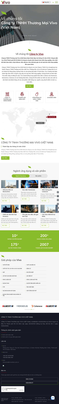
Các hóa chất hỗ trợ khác (48, 215)
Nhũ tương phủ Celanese (47, 190)
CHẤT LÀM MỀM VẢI (31, 264)
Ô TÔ (4, 287)
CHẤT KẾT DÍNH (6, 264)
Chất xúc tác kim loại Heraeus (10, 215)
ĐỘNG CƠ (29, 268)
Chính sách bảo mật (7, 335)
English (44, 6)
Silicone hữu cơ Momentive (8, 190)
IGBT (4, 272)
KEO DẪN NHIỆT (30, 272)
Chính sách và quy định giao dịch (11, 337)
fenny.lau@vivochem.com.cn (11, 362)
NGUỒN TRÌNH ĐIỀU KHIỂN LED (33, 283)
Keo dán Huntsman (28, 190)
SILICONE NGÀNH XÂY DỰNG (9, 290)
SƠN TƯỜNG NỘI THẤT (31, 290)
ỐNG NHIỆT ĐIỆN (30, 287)
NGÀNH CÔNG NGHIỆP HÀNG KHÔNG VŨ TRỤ (12, 295)
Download (21, 401)
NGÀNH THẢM (6, 283)
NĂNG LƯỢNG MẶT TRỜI (32, 279)
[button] (25, 309)
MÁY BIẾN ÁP (29, 276)
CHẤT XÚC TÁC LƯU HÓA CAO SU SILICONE (12, 268)
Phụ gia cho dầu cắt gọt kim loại (30, 215)
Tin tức (12, 397)
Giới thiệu (16, 397)
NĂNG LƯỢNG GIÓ (7, 279)
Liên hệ (20, 397)
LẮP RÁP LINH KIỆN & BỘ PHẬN (10, 276)
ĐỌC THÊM (28, 86)
